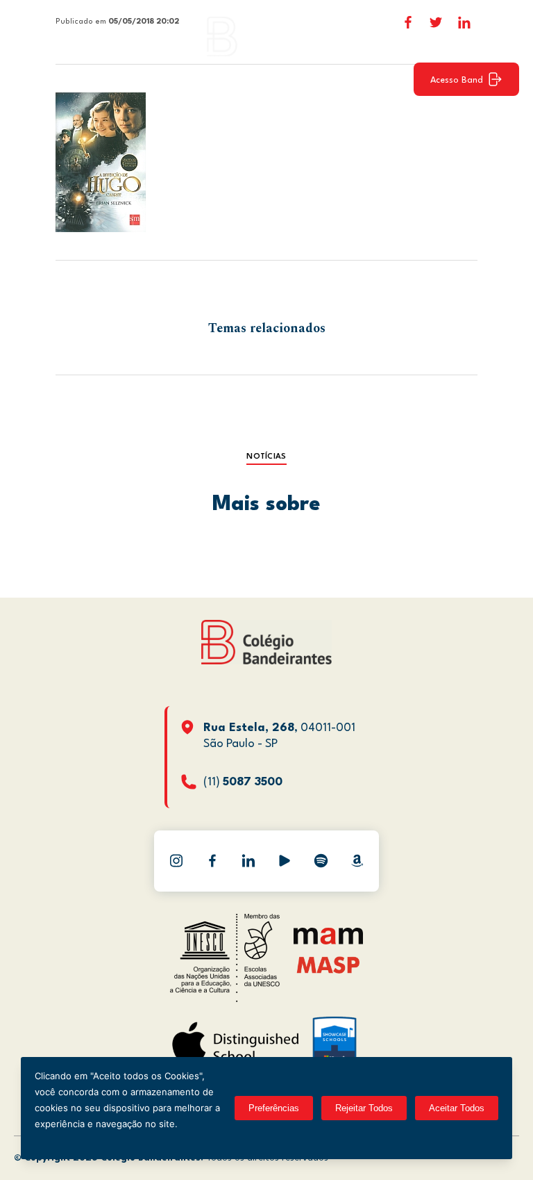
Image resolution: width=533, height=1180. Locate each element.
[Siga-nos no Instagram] (176, 861)
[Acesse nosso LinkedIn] (248, 861)
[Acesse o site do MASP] (329, 964)
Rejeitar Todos (364, 1108)
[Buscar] (501, 36)
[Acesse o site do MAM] (328, 941)
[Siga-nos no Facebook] (212, 861)
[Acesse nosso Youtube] (284, 861)
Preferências (273, 1108)
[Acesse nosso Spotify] (321, 861)
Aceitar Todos (456, 1108)
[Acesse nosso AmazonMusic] (357, 861)
